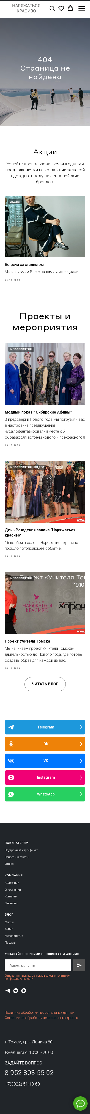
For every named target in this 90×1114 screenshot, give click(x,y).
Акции (9, 929)
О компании (13, 889)
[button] (52, 8)
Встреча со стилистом (24, 264)
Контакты (11, 896)
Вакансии (11, 903)
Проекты (10, 942)
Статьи (9, 922)
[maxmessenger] (24, 991)
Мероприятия (14, 936)
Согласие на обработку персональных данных (41, 1018)
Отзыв (9, 864)
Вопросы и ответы (17, 857)
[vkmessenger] (16, 991)
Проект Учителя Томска (27, 641)
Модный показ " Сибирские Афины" (38, 412)
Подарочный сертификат (21, 850)
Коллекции (12, 882)
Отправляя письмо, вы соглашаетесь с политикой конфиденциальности (37, 977)
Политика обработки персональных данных (39, 1012)
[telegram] (8, 991)
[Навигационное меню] (81, 8)
